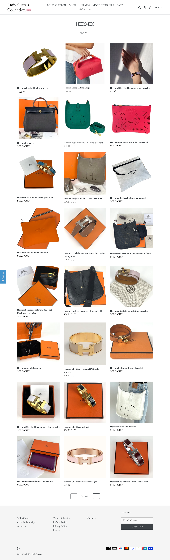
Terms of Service (61, 518)
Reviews (57, 530)
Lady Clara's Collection (33, 554)
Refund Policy (60, 522)
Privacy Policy (60, 526)
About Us (91, 518)
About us (21, 526)
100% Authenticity (26, 522)
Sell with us (22, 518)
